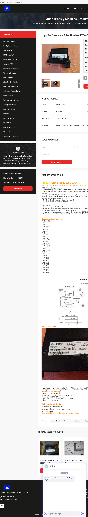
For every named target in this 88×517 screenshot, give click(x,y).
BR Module (7, 123)
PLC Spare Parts (9, 41)
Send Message (56, 162)
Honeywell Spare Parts (11, 68)
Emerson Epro (8, 77)
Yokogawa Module (9, 105)
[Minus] (82, 466)
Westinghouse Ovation (11, 100)
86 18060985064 (20, 178)
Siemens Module (9, 118)
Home (35, 23)
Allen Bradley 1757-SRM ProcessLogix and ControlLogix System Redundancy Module (73, 463)
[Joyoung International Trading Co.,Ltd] (7, 8)
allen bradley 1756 (59, 421)
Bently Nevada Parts (10, 46)
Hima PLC (6, 114)
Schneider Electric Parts (11, 91)
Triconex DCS (8, 64)
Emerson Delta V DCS (10, 86)
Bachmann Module (9, 109)
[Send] (82, 513)
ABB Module (7, 50)
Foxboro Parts (8, 95)
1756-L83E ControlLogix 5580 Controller (49, 462)
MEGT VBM (7, 132)
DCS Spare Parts (9, 127)
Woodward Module (9, 73)
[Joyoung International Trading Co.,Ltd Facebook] (85, 78)
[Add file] (45, 513)
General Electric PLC (10, 59)
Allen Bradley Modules (45, 23)
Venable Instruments (10, 136)
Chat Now (18, 189)
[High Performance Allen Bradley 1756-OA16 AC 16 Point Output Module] (61, 58)
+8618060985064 (18, 182)
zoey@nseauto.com (53, 408)
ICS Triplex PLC (8, 55)
